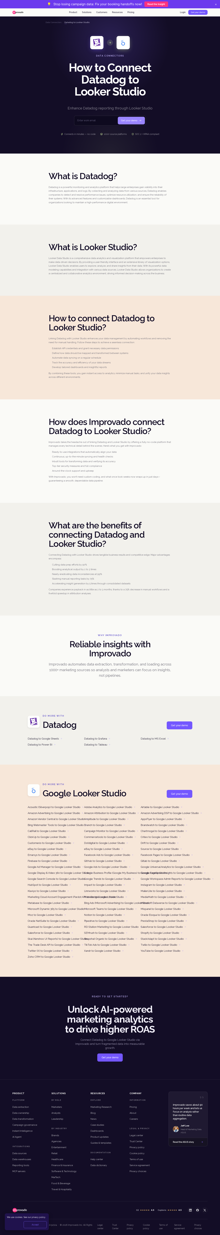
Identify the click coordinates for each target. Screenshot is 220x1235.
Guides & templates (101, 1143)
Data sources (19, 1153)
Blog (93, 1113)
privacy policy (38, 1217)
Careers (134, 1119)
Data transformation (23, 1119)
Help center (97, 1159)
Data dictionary (99, 1165)
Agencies (56, 1141)
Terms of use (136, 1159)
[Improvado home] (17, 12)
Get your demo (198, 12)
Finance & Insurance (62, 1165)
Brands (55, 1135)
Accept (35, 1224)
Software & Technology (63, 1171)
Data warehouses (21, 1159)
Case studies (97, 1125)
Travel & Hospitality (61, 1189)
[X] (205, 1210)
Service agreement (140, 1165)
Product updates (100, 1137)
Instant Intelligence (22, 1131)
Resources (117, 12)
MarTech (55, 1177)
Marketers (56, 1107)
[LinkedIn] (190, 1210)
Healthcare (57, 1159)
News (93, 1119)
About (133, 1113)
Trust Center (136, 1141)
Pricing (131, 12)
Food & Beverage (60, 1183)
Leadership (57, 1119)
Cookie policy (137, 1153)
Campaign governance (24, 1125)
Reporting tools (20, 1165)
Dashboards (97, 1131)
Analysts (55, 1113)
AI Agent (16, 1137)
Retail (54, 1153)
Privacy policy (137, 1147)
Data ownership (20, 1113)
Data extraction (20, 1107)
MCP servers (18, 1171)
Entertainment (58, 1147)
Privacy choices (138, 1171)
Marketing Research (101, 1107)
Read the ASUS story (183, 1142)
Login (183, 12)
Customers (101, 12)
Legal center (136, 1135)
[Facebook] (197, 1210)
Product (73, 12)
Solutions (86, 12)
